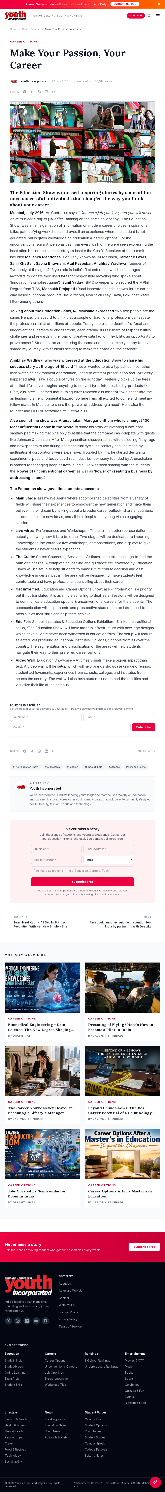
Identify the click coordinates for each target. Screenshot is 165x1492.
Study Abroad (14, 1366)
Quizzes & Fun (134, 1390)
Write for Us (67, 1305)
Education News (55, 1425)
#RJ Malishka (53, 766)
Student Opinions (96, 1425)
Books (129, 1372)
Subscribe (135, 15)
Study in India (14, 1360)
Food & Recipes (15, 1449)
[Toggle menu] (158, 16)
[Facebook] (45, 1320)
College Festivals (96, 1449)
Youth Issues (93, 1431)
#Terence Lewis (136, 766)
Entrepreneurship (56, 1378)
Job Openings (54, 1372)
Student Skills (14, 1384)
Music (129, 1366)
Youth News (53, 1431)
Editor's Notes (94, 1455)
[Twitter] (8, 1320)
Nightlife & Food (135, 1402)
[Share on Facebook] (25, 92)
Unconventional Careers (61, 1366)
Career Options (31, 29)
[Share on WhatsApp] (39, 92)
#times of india (93, 766)
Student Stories (95, 1437)
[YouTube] (36, 1320)
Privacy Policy (68, 1319)
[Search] (149, 15)
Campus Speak (95, 1443)
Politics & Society (56, 1437)
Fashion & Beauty (16, 1419)
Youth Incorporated (45, 788)
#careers (114, 766)
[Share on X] (32, 92)
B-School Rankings (97, 1360)
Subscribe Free (125, 3)
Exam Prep (12, 1378)
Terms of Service (70, 1326)
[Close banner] (159, 4)
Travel (9, 1443)
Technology (13, 1455)
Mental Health (14, 1431)
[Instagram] (17, 1320)
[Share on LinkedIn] (46, 92)
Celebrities (132, 1384)
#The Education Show (25, 766)
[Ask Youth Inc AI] (155, 1482)
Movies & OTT (134, 1360)
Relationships (13, 1437)
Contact (64, 1298)
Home (13, 29)
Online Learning (15, 1372)
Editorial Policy (68, 1312)
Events (129, 1396)
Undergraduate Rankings (101, 1366)
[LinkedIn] (27, 1320)
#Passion (72, 766)
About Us (65, 1283)
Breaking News (55, 1419)
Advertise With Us (70, 1290)
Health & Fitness (15, 1425)
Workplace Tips (55, 1384)
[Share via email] (54, 92)
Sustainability (13, 1461)
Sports (129, 1378)
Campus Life (93, 1419)
